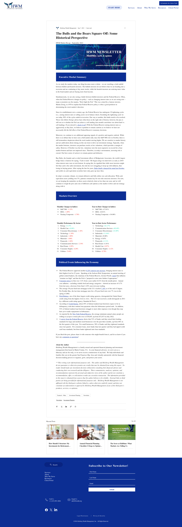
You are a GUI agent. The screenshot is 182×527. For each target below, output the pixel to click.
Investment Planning (74, 395)
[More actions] (125, 28)
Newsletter (86, 395)
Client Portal (49, 480)
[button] (169, 3)
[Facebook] (46, 510)
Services (47, 472)
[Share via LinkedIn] (66, 406)
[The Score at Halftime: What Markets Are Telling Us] (121, 432)
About (47, 474)
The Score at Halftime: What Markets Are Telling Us (121, 444)
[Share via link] (71, 406)
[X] (51, 510)
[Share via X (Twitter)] (61, 406)
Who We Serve (50, 476)
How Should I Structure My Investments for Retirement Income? (59, 444)
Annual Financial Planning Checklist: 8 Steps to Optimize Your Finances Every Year (91, 444)
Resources (48, 478)
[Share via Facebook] (57, 406)
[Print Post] (75, 406)
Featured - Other (61, 395)
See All (134, 421)
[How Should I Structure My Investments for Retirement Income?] (60, 432)
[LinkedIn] (56, 510)
